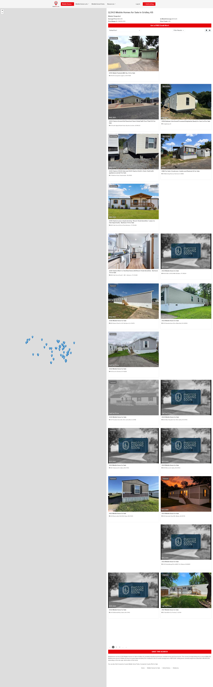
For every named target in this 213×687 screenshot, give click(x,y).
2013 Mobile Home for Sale (117, 465)
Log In (138, 4)
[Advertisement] (158, 631)
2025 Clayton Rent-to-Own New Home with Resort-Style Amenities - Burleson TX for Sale (133, 271)
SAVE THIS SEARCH (160, 652)
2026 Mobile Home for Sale (117, 320)
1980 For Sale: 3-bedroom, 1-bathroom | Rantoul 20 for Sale (181, 171)
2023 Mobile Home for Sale (170, 271)
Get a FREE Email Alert (159, 25)
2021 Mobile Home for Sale (170, 561)
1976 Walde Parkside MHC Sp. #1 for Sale (122, 73)
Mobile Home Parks (98, 4)
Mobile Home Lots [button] (82, 4)
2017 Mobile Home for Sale (170, 610)
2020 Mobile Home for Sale (117, 417)
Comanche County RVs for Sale (157, 664)
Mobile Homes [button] (67, 4)
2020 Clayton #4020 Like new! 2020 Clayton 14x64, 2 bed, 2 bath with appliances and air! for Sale (131, 172)
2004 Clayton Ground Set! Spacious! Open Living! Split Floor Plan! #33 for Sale (132, 122)
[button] (151, 4)
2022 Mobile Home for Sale (117, 369)
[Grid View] (209, 30)
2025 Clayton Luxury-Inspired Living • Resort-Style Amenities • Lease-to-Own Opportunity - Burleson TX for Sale (132, 221)
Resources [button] (111, 4)
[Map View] (206, 30)
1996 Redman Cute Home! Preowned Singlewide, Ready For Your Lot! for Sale (186, 121)
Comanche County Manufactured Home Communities (133, 664)
